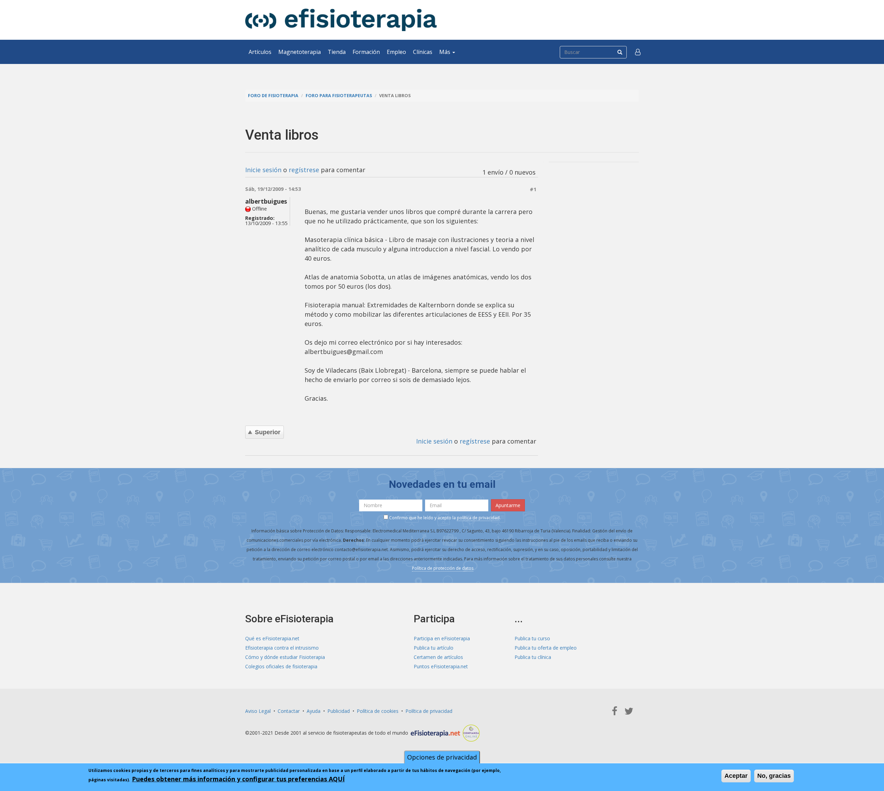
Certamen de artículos (438, 657)
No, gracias (774, 775)
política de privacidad (478, 518)
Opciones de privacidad (442, 757)
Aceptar (736, 775)
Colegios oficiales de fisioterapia (281, 666)
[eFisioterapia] (341, 20)
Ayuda (313, 711)
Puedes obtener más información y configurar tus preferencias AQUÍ (238, 779)
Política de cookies (377, 711)
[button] (638, 52)
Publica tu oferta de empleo (546, 647)
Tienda (337, 52)
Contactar (289, 711)
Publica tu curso (532, 638)
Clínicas (422, 52)
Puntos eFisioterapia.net (441, 666)
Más (445, 52)
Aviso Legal (258, 711)
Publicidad (338, 711)
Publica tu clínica (533, 657)
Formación (366, 52)
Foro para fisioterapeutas (339, 96)
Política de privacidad (428, 711)
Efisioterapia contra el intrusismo (282, 647)
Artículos (260, 52)
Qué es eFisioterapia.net (272, 638)
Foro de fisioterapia (273, 96)
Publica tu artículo (433, 647)
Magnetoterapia (299, 52)
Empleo (396, 52)
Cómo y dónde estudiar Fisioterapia (285, 657)
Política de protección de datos (442, 568)
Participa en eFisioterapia (442, 638)
